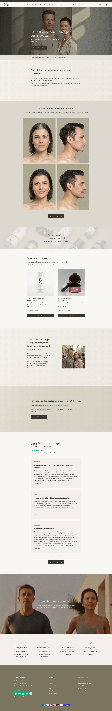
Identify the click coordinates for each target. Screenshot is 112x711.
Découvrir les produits (39, 47)
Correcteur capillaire (54, 4)
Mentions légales (82, 688)
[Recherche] (100, 4)
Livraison (80, 680)
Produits (34, 4)
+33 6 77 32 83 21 (23, 683)
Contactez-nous (77, 4)
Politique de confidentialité (84, 690)
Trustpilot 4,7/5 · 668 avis (56, 1)
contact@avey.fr (24, 680)
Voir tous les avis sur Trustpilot (56, 556)
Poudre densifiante (42, 4)
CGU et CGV (81, 685)
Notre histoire (68, 4)
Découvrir (40, 315)
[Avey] (6, 4)
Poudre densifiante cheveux (36, 298)
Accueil (28, 4)
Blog (62, 4)
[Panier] (107, 4)
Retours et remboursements (84, 683)
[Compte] (103, 4)
